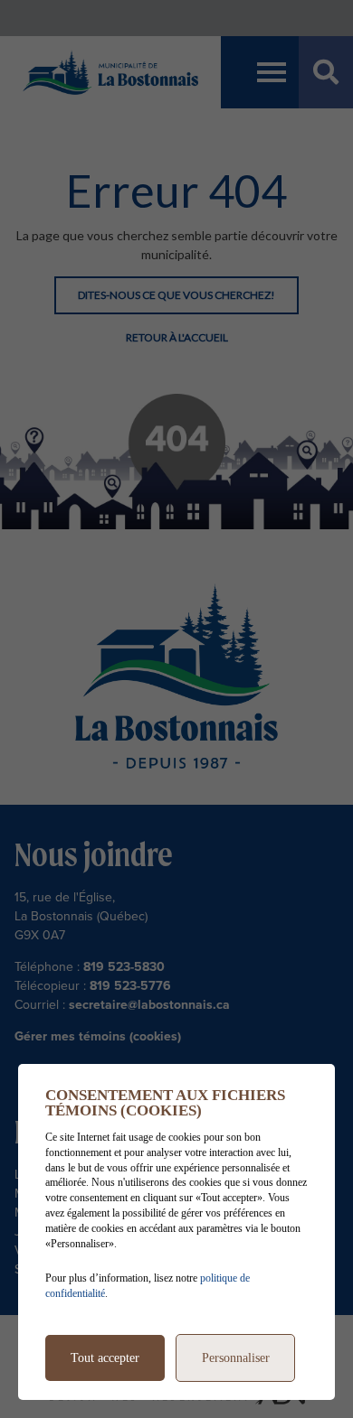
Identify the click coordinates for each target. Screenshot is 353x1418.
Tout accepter (105, 1358)
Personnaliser (236, 1358)
